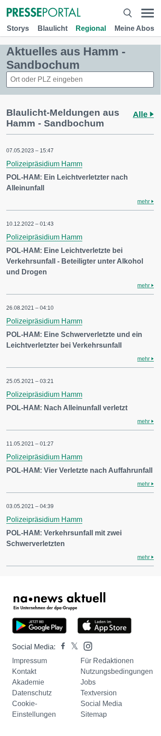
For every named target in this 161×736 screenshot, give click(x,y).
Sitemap (93, 714)
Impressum (29, 661)
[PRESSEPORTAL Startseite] (43, 13)
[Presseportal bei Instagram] (85, 645)
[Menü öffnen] (147, 13)
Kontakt (24, 671)
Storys (18, 28)
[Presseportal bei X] (71, 647)
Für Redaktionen (107, 661)
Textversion (98, 693)
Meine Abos (134, 28)
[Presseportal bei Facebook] (60, 647)
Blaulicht (53, 28)
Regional (91, 28)
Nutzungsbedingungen (116, 671)
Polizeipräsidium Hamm (44, 164)
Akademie (28, 682)
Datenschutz (32, 693)
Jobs (88, 682)
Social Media (101, 703)
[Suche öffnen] (127, 13)
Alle (141, 114)
